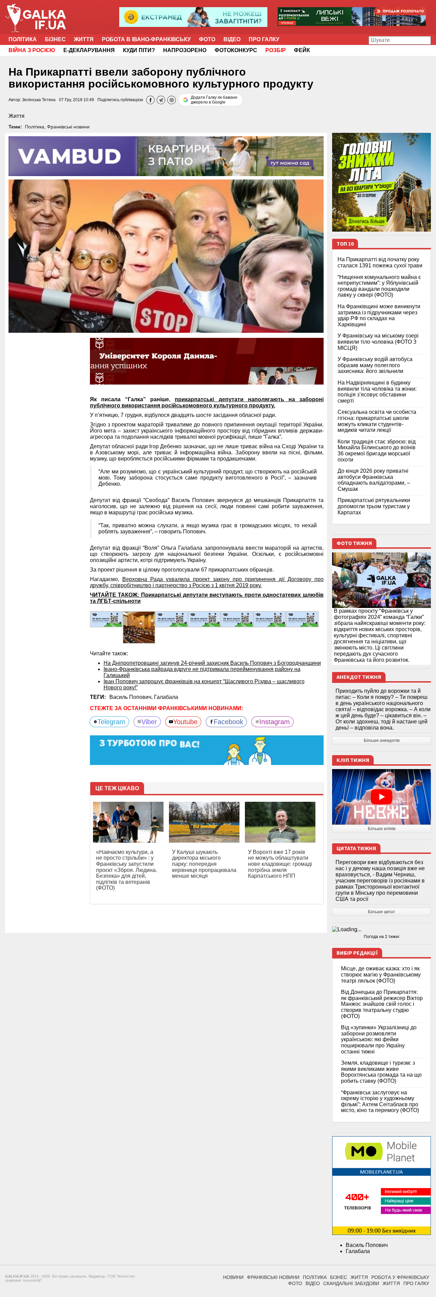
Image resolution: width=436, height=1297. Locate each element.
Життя (84, 39)
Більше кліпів (381, 828)
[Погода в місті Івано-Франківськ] (381, 929)
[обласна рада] (106, 619)
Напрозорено (184, 50)
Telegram (111, 721)
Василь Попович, (131, 697)
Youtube (185, 721)
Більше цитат (381, 911)
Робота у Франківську (400, 1277)
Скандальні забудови (351, 1283)
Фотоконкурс (236, 50)
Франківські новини (68, 126)
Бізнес (55, 39)
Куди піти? (139, 50)
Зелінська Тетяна (39, 99)
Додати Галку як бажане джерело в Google (214, 100)
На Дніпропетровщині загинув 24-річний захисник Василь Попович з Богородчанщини (212, 663)
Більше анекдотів (382, 740)
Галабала (166, 697)
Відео (231, 39)
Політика (23, 39)
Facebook (228, 721)
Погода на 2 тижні (381, 936)
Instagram (274, 721)
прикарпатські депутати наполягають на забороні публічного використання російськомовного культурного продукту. (207, 402)
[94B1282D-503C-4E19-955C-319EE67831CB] (302, 619)
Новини (233, 1277)
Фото (207, 39)
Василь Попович (367, 1245)
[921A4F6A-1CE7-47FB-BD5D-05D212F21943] (269, 619)
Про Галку (264, 39)
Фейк (302, 50)
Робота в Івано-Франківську (146, 39)
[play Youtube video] (381, 797)
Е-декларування (89, 50)
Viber (149, 721)
